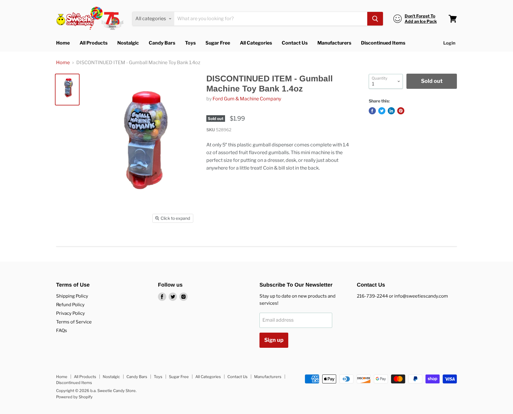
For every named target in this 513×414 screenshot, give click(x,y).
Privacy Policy (70, 313)
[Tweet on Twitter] (381, 110)
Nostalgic (128, 43)
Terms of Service (74, 322)
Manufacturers (334, 43)
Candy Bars (162, 43)
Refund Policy (70, 304)
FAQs (61, 330)
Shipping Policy (72, 296)
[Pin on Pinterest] (400, 110)
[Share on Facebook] (372, 110)
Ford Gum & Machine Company (247, 99)
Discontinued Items (383, 43)
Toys (190, 43)
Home (63, 43)
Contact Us (295, 43)
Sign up (274, 340)
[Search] (375, 19)
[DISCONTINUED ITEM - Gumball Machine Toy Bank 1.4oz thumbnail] (67, 89)
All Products (93, 43)
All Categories (256, 43)
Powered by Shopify (74, 396)
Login (449, 43)
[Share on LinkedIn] (391, 110)
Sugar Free (217, 43)
